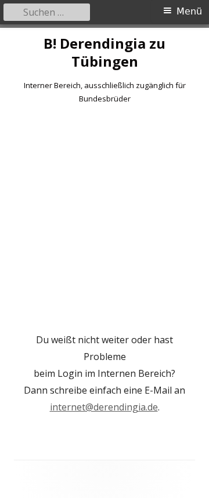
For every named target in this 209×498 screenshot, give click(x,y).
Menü (189, 11)
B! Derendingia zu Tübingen (104, 53)
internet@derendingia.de (104, 407)
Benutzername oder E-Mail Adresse (93, 135)
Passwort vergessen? (104, 308)
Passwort (38, 188)
